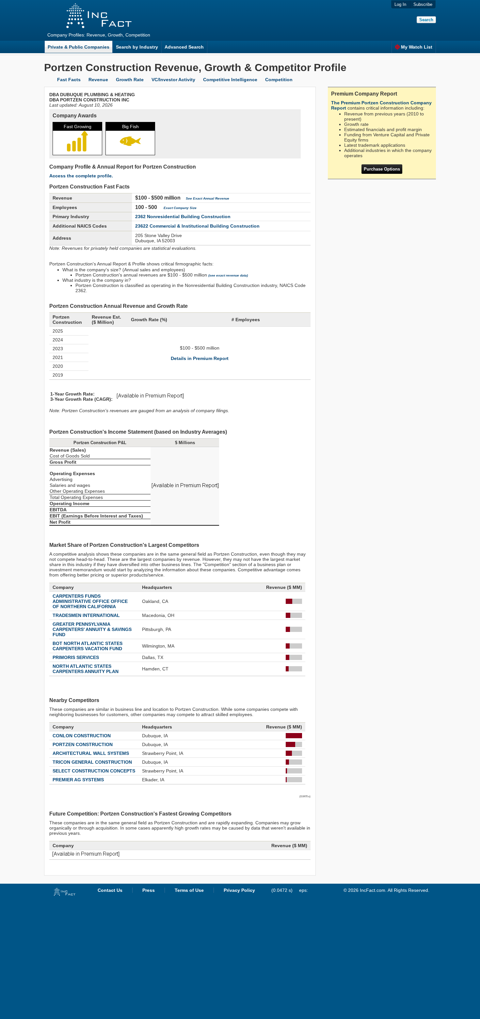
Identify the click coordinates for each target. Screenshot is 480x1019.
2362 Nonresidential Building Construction (183, 216)
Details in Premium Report (200, 358)
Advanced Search (184, 47)
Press (148, 890)
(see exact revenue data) (228, 275)
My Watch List (416, 47)
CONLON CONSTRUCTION (82, 735)
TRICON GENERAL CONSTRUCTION (92, 762)
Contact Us (110, 890)
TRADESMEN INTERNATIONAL (86, 615)
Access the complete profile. (81, 175)
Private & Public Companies (78, 47)
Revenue (98, 79)
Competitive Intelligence (230, 79)
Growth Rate (130, 79)
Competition (279, 79)
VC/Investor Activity (173, 79)
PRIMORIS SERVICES (76, 657)
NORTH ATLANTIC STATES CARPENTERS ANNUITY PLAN (86, 669)
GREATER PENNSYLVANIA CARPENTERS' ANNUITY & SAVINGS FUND (92, 629)
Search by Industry (137, 47)
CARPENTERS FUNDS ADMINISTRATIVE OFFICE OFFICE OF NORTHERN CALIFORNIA (90, 601)
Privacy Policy (239, 890)
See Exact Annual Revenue (207, 198)
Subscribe (422, 4)
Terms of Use (189, 890)
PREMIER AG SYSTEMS (78, 779)
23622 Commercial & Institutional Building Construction (197, 226)
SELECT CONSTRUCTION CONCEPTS (94, 770)
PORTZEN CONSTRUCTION (83, 744)
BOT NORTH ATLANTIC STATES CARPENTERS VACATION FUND (87, 646)
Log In (400, 4)
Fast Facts (69, 79)
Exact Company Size (180, 208)
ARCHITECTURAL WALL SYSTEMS (91, 753)
